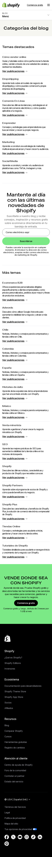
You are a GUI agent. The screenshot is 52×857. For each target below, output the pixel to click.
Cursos (8, 736)
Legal (7, 812)
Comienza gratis (35, 5)
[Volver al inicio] (7, 638)
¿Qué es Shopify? (13, 657)
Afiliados (8, 708)
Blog (6, 725)
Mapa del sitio (11, 823)
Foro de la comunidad (15, 770)
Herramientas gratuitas (15, 742)
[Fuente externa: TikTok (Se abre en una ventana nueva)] (33, 837)
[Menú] (48, 5)
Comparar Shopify (13, 731)
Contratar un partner (14, 776)
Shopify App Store (13, 697)
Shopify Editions (12, 663)
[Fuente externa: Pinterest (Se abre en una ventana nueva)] (6, 843)
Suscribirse (26, 241)
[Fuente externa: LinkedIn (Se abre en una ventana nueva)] (40, 837)
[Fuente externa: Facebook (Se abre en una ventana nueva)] (6, 837)
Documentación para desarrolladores (22, 685)
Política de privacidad (15, 818)
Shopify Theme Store (15, 691)
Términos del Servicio (15, 807)
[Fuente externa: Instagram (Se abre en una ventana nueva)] (26, 837)
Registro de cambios (14, 747)
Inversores (9, 668)
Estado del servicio (13, 781)
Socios (8, 702)
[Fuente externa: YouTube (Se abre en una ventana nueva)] (20, 837)
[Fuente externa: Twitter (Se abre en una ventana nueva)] (13, 837)
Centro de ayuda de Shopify (18, 764)
